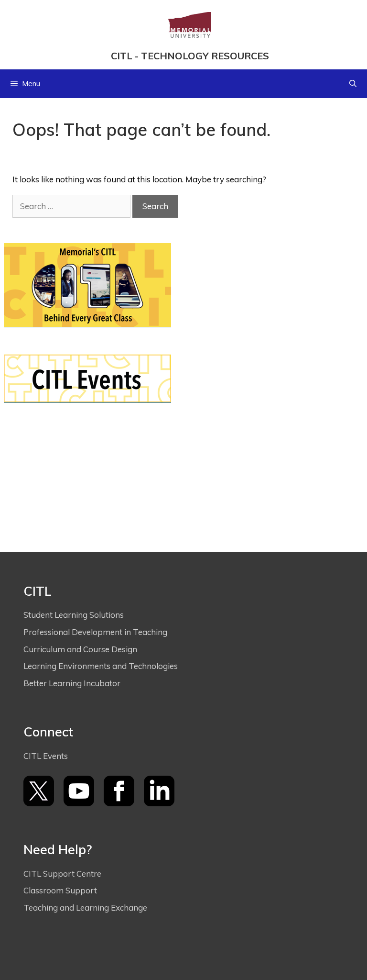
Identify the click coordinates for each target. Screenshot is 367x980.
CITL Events (45, 756)
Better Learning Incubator (71, 683)
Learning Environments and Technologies (100, 666)
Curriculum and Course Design (80, 649)
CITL (121, 56)
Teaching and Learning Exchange (86, 907)
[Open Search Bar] (353, 84)
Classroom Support (61, 890)
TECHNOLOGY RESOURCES (205, 56)
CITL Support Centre (62, 874)
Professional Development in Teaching (96, 632)
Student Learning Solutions (74, 615)
